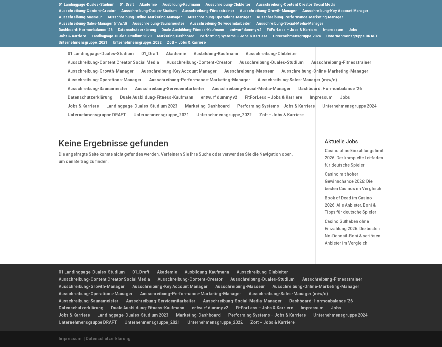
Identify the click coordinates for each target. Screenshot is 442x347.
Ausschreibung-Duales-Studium (148, 11)
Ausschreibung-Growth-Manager (268, 11)
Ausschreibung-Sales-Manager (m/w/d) (93, 24)
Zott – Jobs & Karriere (186, 43)
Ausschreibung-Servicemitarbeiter (220, 24)
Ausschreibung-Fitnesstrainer (208, 11)
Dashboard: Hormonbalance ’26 (85, 30)
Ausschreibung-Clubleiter (227, 5)
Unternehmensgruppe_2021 (83, 43)
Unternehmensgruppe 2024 (297, 36)
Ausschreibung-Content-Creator (87, 11)
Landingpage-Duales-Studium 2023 (122, 36)
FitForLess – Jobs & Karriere (292, 30)
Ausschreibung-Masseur (80, 17)
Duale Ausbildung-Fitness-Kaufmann (192, 30)
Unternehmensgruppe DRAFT (352, 36)
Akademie (148, 5)
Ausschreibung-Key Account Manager (335, 11)
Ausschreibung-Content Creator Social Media (295, 5)
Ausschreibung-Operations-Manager (219, 17)
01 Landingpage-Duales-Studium (86, 5)
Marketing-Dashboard (175, 36)
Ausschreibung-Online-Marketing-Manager (144, 17)
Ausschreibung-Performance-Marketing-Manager (299, 17)
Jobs (352, 30)
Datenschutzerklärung (137, 30)
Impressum (333, 30)
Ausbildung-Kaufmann (181, 5)
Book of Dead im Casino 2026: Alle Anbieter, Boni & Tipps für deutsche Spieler (350, 205)
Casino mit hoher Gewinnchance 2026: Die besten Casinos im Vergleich (353, 181)
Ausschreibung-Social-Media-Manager (289, 24)
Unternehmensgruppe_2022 (137, 43)
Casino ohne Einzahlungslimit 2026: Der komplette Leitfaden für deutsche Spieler (354, 157)
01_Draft (127, 5)
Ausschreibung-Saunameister (158, 24)
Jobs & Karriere (72, 36)
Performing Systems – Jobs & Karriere (234, 36)
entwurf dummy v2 (245, 30)
